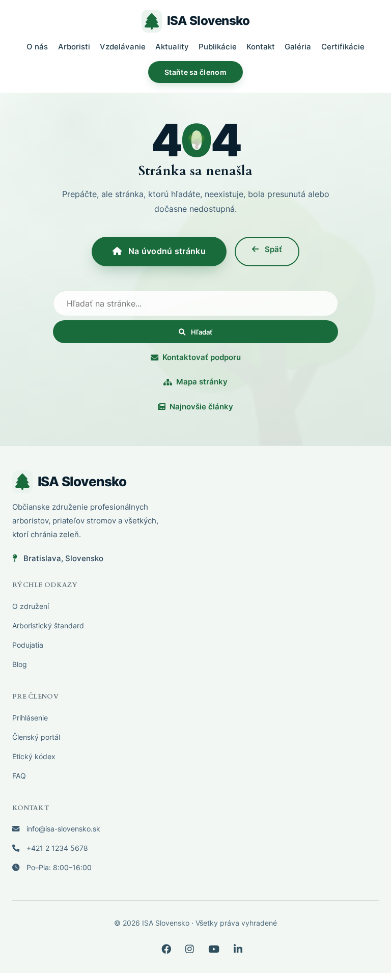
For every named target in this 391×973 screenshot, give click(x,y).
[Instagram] (189, 949)
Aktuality (172, 46)
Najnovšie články (201, 406)
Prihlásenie (30, 717)
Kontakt (260, 46)
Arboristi (74, 46)
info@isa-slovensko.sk (62, 828)
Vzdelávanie (123, 46)
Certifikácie (343, 46)
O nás (37, 46)
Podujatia (27, 645)
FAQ (19, 775)
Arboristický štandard (48, 625)
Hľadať (200, 332)
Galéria (298, 46)
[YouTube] (213, 949)
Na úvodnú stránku (165, 251)
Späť (272, 249)
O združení (30, 606)
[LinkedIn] (238, 949)
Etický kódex (33, 756)
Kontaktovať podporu (201, 357)
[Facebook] (166, 949)
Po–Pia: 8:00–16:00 (58, 867)
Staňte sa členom (195, 72)
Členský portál (36, 737)
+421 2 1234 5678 (56, 848)
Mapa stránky (202, 381)
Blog (19, 664)
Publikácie (218, 46)
